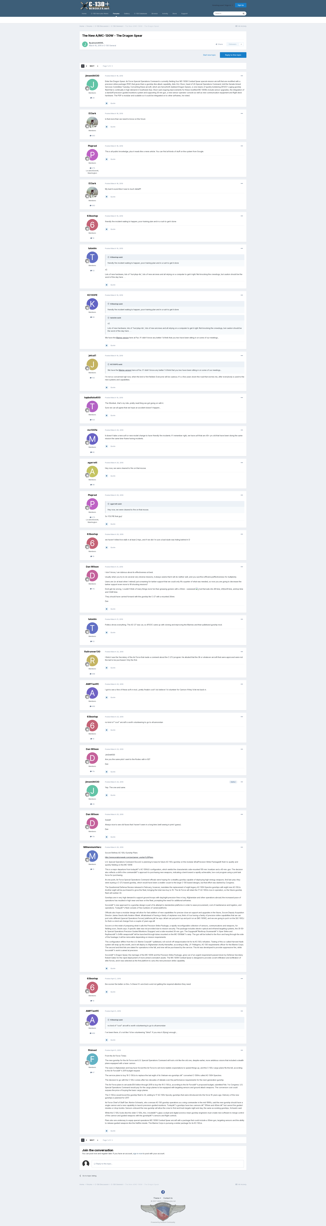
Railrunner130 (92, 651)
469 (93, 706)
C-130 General (110, 45)
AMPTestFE (92, 684)
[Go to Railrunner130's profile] (92, 660)
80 (93, 452)
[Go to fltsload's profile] (92, 1059)
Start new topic (209, 55)
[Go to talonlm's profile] (92, 257)
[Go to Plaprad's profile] (92, 155)
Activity (165, 13)
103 (93, 420)
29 (93, 98)
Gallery (127, 13)
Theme (156, 1198)
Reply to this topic (233, 55)
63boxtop (92, 215)
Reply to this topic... (104, 1164)
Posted (114, 76)
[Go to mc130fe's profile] (92, 439)
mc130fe (92, 430)
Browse (155, 13)
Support (184, 13)
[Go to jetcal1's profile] (92, 364)
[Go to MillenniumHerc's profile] (92, 856)
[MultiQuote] (106, 103)
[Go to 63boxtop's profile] (92, 225)
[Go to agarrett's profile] (92, 471)
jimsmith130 (97, 43)
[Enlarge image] (197, 589)
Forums (116, 13)
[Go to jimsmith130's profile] (85, 44)
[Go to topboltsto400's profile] (92, 406)
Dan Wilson (92, 566)
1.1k (93, 589)
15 (93, 869)
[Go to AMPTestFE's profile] (92, 693)
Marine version (122, 338)
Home (84, 13)
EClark (92, 113)
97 (93, 1072)
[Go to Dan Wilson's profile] (92, 575)
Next (92, 66)
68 (93, 317)
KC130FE (92, 295)
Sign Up (241, 5)
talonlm (92, 248)
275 (93, 168)
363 (93, 136)
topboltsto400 (92, 397)
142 (93, 378)
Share (220, 44)
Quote (113, 103)
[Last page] (97, 66)
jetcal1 (92, 355)
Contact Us (168, 1198)
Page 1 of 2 (107, 66)
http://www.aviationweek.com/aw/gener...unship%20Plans (129, 857)
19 (93, 238)
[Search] (243, 13)
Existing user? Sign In (222, 5)
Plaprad (92, 145)
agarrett (92, 462)
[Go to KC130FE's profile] (92, 304)
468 (93, 674)
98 (93, 485)
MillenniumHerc (92, 847)
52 (93, 270)
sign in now (137, 1153)
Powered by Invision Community (163, 1222)
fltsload (92, 1050)
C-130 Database (140, 13)
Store (175, 13)
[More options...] (241, 75)
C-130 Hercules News (99, 13)
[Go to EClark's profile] (92, 122)
